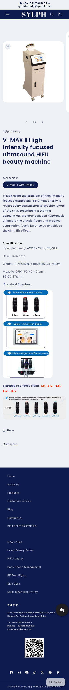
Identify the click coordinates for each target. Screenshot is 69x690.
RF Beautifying (16, 575)
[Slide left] (26, 122)
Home (11, 476)
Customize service (19, 501)
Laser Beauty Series (20, 550)
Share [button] (10, 430)
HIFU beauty (15, 558)
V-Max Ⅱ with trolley (20, 184)
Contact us (10, 444)
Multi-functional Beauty (22, 591)
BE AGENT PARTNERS (21, 526)
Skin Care (13, 583)
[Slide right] (43, 122)
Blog (10, 509)
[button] (7, 14)
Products (13, 492)
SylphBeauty (35, 686)
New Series (14, 541)
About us (13, 484)
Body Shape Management (24, 567)
